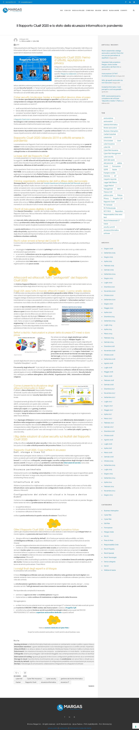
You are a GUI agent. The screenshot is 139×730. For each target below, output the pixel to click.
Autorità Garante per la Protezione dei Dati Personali (62, 183)
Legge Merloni (109, 186)
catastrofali (108, 137)
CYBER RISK (90, 10)
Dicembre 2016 (109, 431)
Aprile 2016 (108, 448)
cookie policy (63, 728)
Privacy (106, 198)
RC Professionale (110, 208)
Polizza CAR (108, 192)
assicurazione (108, 118)
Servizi (106, 566)
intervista (107, 176)
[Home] (12, 10)
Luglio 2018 (108, 367)
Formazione (116, 166)
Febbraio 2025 (109, 266)
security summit (109, 227)
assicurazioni (108, 121)
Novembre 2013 (109, 491)
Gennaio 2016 (109, 457)
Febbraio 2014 (109, 486)
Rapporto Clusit (30, 682)
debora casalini (25, 41)
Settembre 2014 (109, 478)
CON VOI (67, 10)
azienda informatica (110, 125)
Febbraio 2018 (109, 380)
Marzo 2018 (108, 376)
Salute (106, 224)
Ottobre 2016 (108, 435)
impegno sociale (109, 173)
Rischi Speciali (109, 553)
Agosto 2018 (108, 363)
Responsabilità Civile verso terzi (113, 216)
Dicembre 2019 (109, 316)
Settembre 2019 (109, 321)
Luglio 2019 (108, 325)
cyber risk (19, 679)
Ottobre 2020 (109, 295)
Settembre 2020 (109, 299)
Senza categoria (109, 562)
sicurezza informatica (48, 682)
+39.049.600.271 (10, 2)
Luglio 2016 (108, 444)
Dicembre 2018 (109, 346)
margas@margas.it (26, 2)
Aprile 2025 (108, 261)
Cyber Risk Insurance (34, 679)
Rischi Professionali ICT (112, 220)
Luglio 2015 (108, 469)
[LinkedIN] (130, 2)
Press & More (108, 540)
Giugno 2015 (108, 474)
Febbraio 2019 (109, 338)
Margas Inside (109, 532)
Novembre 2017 (109, 393)
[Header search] (133, 10)
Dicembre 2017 (109, 389)
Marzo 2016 (108, 452)
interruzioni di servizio (72, 463)
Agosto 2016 (108, 440)
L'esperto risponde (110, 179)
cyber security (51, 679)
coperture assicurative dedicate (48, 612)
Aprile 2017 (108, 414)
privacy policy (53, 728)
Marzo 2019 (108, 333)
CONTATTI (124, 10)
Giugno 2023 (108, 278)
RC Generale (108, 205)
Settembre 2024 (109, 274)
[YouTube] (134, 2)
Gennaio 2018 (109, 384)
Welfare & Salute (110, 570)
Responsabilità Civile (111, 545)
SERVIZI (105, 10)
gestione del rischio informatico (72, 679)
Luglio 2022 (108, 283)
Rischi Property (109, 549)
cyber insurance (109, 144)
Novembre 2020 (109, 291)
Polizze (119, 195)
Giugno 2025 (108, 257)
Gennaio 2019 (109, 342)
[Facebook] (126, 2)
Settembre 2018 (109, 359)
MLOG (106, 536)
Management (108, 189)
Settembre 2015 (109, 465)
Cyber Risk (107, 515)
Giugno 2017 (108, 406)
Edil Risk (107, 523)
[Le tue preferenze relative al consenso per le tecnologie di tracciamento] (135, 726)
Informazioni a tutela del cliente (80, 728)
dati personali (108, 163)
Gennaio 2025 (109, 270)
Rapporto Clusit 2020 (22, 119)
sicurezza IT (65, 682)
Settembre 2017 (109, 397)
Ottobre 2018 (108, 355)
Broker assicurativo (110, 128)
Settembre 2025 (109, 253)
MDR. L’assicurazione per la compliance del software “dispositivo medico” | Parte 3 (112, 98)
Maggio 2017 (108, 410)
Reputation (119, 211)
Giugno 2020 (108, 304)
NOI (61, 10)
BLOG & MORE (114, 10)
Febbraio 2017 (109, 423)
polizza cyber (108, 195)
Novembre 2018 (109, 350)
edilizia (119, 163)
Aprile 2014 (108, 482)
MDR (119, 189)
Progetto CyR (71, 608)
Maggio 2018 (108, 372)
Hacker (18, 682)
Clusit (56, 69)
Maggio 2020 (108, 308)
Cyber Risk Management (112, 153)
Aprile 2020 (108, 312)
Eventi (106, 166)
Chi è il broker (108, 141)
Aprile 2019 (108, 329)
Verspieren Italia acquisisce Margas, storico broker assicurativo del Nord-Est (111, 64)
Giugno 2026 (108, 249)
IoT (115, 176)
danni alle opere (109, 160)
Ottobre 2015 (108, 461)
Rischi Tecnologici (110, 557)
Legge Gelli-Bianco (110, 182)
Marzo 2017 (108, 418)
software (107, 233)
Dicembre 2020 (109, 287)
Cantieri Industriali (110, 134)
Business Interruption (111, 131)
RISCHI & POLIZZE (78, 10)
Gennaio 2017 (108, 427)
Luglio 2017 (108, 401)
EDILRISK (98, 10)
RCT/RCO (107, 211)
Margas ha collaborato (68, 74)
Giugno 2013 (108, 495)
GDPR (56, 78)
